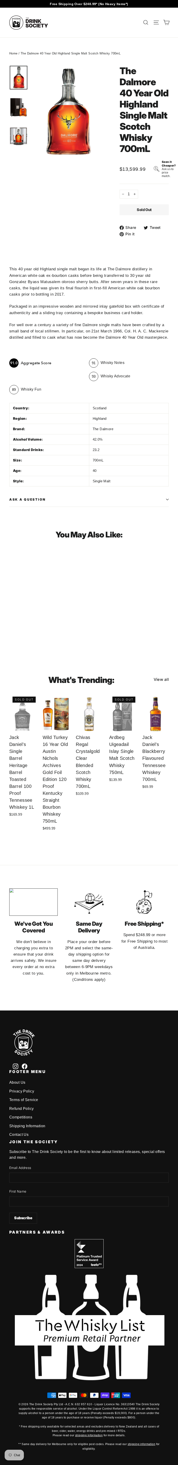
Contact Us (19, 1135)
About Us (17, 1082)
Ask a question (27, 499)
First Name (17, 1191)
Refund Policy (21, 1109)
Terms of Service (23, 1100)
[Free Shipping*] (144, 902)
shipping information (89, 1435)
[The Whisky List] (89, 1379)
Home (13, 53)
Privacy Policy (21, 1091)
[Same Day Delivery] (89, 902)
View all (161, 679)
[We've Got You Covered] (33, 902)
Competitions (20, 1117)
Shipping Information (27, 1126)
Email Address (20, 1168)
